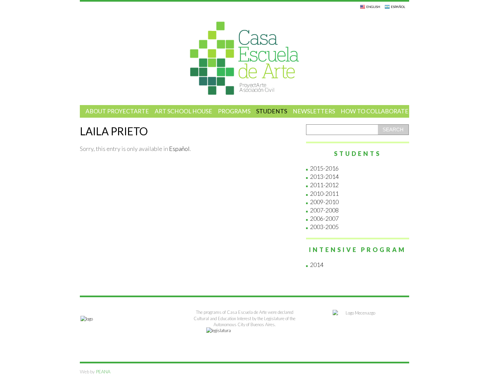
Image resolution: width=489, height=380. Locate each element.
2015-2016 (324, 168)
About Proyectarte (117, 111)
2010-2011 (324, 193)
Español (179, 148)
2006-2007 (324, 218)
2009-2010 (324, 201)
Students (271, 111)
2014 (316, 264)
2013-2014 (324, 176)
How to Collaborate (374, 111)
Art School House (183, 111)
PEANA (102, 371)
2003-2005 (324, 226)
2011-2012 (324, 185)
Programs (234, 111)
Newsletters (314, 111)
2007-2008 (324, 210)
